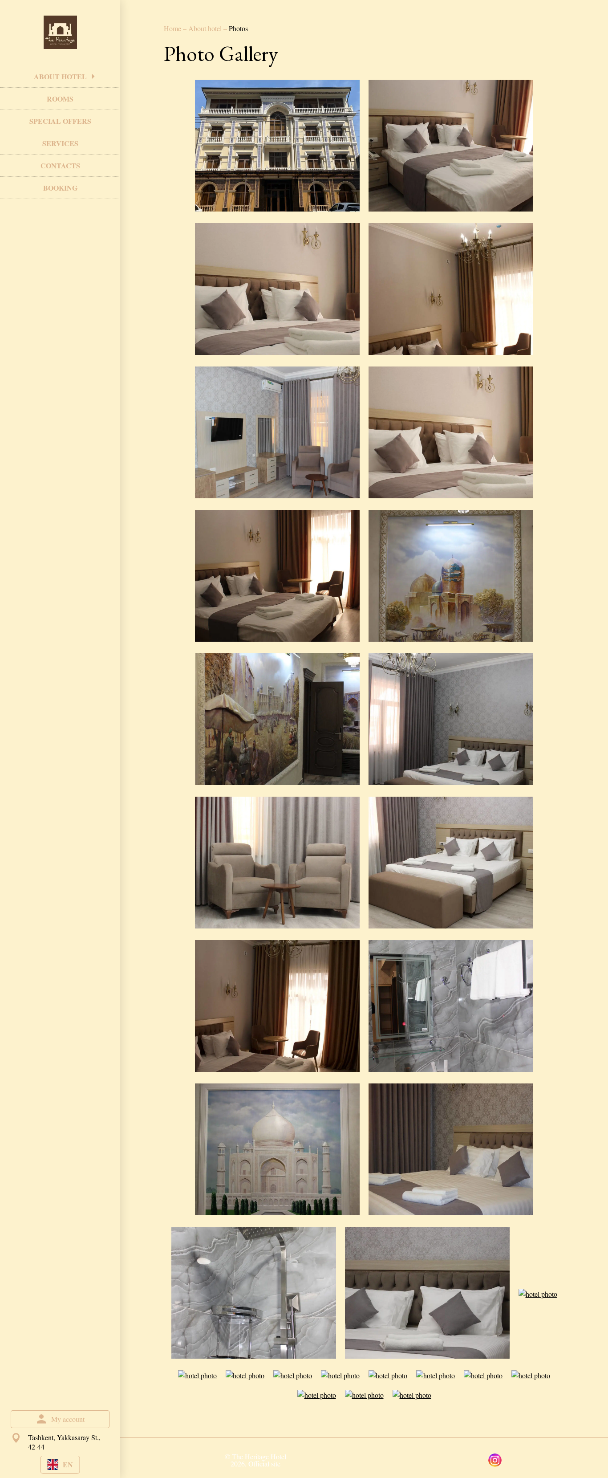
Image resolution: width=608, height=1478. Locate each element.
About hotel (205, 28)
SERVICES (60, 143)
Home (173, 28)
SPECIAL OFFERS (60, 121)
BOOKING (60, 188)
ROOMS (60, 99)
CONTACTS (60, 165)
